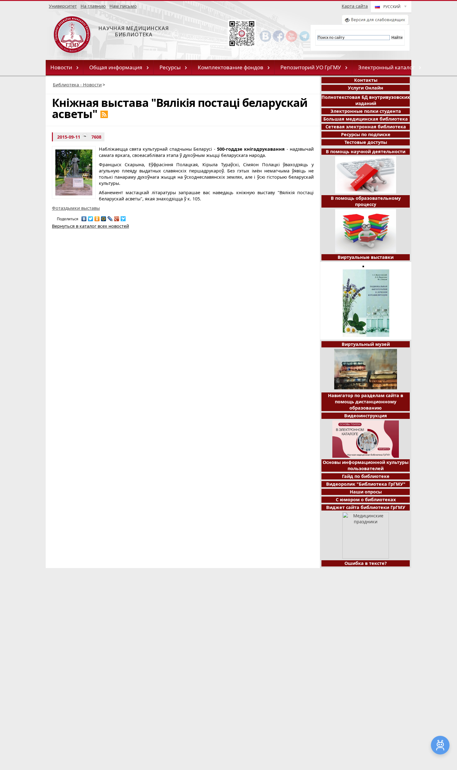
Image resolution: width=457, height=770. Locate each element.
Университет (63, 6)
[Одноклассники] (97, 217)
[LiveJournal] (110, 217)
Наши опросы (366, 492)
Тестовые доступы (365, 142)
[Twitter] (90, 217)
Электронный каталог (386, 67)
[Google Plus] (116, 217)
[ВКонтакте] (84, 217)
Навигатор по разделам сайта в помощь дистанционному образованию (365, 401)
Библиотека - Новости (77, 85)
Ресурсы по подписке (365, 134)
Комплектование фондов (230, 67)
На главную (93, 6)
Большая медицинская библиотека (365, 119)
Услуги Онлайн (365, 88)
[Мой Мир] (103, 217)
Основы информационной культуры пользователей (366, 465)
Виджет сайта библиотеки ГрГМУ (365, 507)
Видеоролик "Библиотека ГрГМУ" (365, 484)
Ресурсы (170, 67)
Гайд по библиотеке (366, 476)
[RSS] (104, 114)
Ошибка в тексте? (365, 563)
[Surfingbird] (123, 217)
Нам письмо (123, 6)
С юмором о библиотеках (366, 499)
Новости (61, 67)
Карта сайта (355, 6)
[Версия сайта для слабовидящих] (375, 23)
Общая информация (115, 67)
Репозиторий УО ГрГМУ (310, 67)
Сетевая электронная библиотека (365, 127)
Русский (391, 6)
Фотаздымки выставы (76, 208)
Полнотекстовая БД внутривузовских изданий (365, 100)
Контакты (365, 80)
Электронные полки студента (365, 111)
